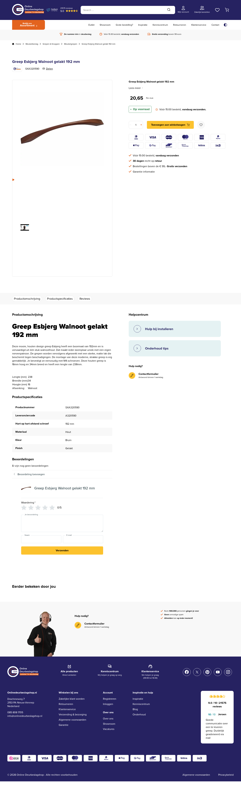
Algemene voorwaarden (72, 719)
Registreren (109, 698)
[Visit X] (197, 672)
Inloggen (108, 704)
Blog (135, 709)
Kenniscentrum (160, 24)
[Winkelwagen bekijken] (227, 10)
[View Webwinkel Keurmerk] (13, 758)
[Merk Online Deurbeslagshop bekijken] (17, 69)
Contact (215, 24)
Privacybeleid (226, 774)
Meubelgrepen (70, 43)
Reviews (85, 299)
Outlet (91, 24)
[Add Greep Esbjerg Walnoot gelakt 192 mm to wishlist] (201, 125)
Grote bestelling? (124, 24)
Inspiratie (142, 24)
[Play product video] (24, 227)
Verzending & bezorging (73, 714)
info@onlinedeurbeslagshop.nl (24, 716)
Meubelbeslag (32, 43)
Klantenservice (198, 24)
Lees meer (135, 88)
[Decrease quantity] (131, 125)
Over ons (108, 718)
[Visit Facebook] (187, 672)
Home (18, 43)
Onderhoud (139, 714)
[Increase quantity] (141, 125)
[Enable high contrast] (225, 24)
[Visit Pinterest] (207, 672)
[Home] (13, 44)
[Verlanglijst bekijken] (217, 10)
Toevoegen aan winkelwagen (168, 125)
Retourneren (179, 24)
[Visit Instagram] (228, 672)
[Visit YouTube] (218, 672)
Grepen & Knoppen (51, 43)
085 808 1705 (15, 712)
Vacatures (108, 729)
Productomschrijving (27, 299)
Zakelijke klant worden (72, 698)
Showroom (105, 24)
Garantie (63, 725)
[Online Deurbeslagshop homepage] (28, 14)
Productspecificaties (60, 299)
